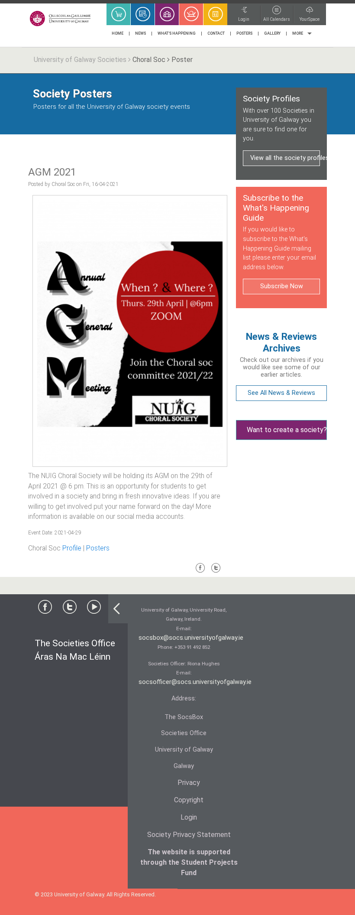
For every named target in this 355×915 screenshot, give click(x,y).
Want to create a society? (287, 430)
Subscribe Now (281, 286)
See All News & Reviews (281, 393)
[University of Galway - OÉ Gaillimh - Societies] (60, 18)
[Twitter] (216, 571)
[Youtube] (94, 608)
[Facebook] (200, 571)
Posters (98, 548)
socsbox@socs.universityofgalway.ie (191, 637)
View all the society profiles (285, 158)
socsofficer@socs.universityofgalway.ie (195, 682)
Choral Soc (148, 59)
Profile (71, 548)
